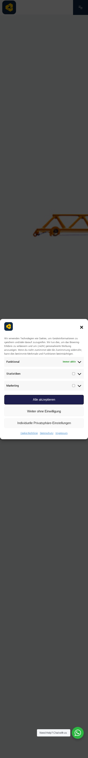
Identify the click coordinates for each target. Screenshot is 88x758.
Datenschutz (46, 433)
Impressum (62, 433)
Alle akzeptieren (44, 399)
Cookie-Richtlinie (29, 433)
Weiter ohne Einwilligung (44, 411)
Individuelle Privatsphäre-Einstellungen (44, 423)
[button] (81, 327)
